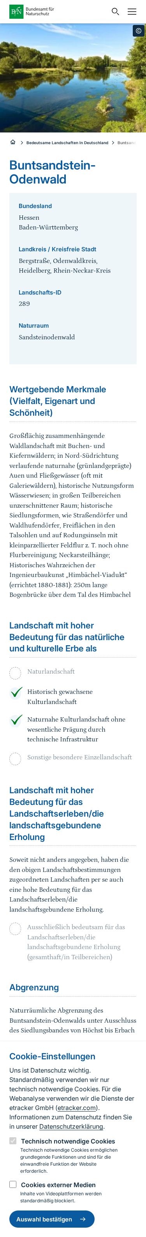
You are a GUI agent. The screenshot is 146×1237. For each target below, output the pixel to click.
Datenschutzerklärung (71, 1126)
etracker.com (77, 1108)
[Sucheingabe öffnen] (113, 11)
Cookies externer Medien (58, 1185)
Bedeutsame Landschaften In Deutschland (67, 142)
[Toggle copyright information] (138, 31)
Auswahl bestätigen (44, 1219)
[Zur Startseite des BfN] (58, 11)
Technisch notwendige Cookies (68, 1141)
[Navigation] (130, 11)
